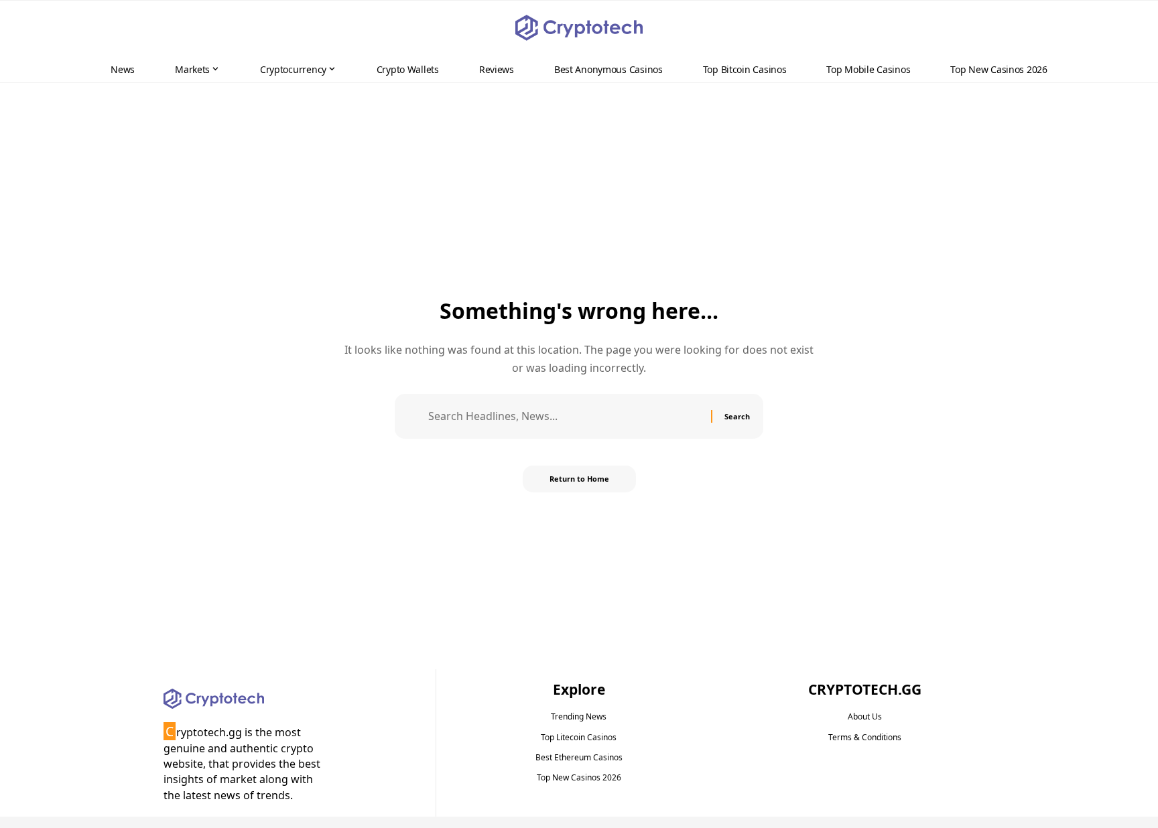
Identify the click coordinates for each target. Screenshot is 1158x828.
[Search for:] (564, 416)
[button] (1121, 28)
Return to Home (579, 479)
